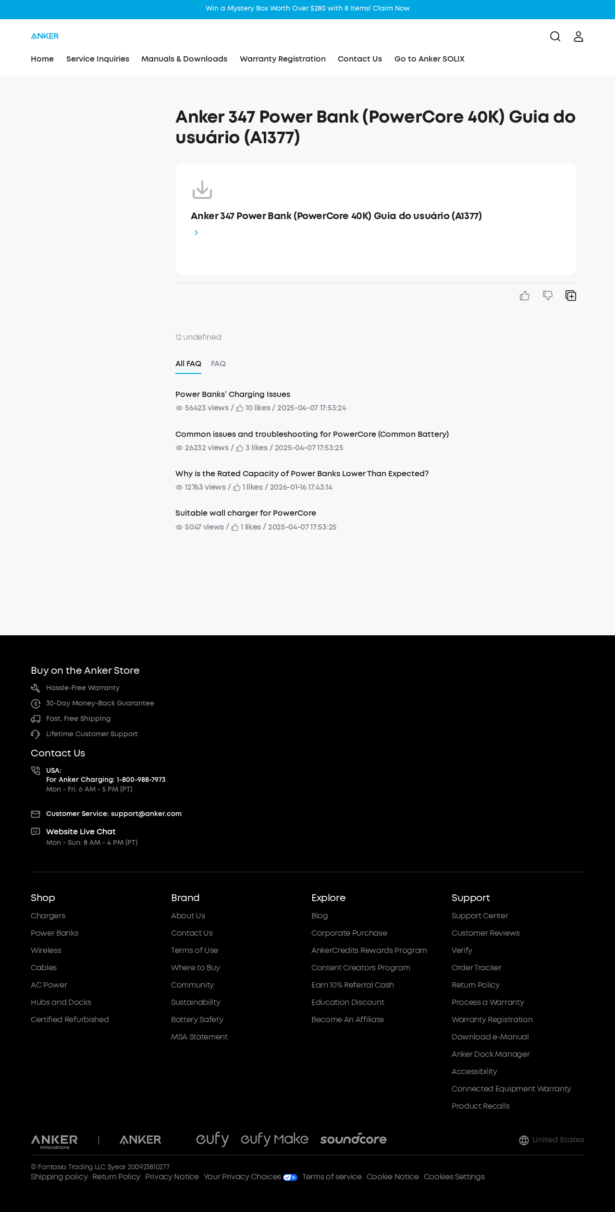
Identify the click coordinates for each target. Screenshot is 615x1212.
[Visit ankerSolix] (178, 1140)
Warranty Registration (283, 59)
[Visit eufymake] (274, 1140)
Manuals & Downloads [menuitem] (184, 59)
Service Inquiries (97, 59)
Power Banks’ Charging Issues (232, 394)
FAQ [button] (218, 364)
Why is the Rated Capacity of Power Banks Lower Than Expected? (302, 474)
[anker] (45, 36)
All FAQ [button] (188, 364)
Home (42, 59)
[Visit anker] (140, 1140)
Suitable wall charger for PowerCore (245, 513)
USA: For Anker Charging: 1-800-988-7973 (106, 775)
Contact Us (360, 59)
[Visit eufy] (212, 1140)
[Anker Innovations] (54, 1140)
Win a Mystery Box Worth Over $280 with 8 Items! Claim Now (308, 8)
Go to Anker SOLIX (429, 59)
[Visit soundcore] (353, 1140)
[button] (99, 112)
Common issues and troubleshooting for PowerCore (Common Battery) (312, 434)
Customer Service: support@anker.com (114, 813)
